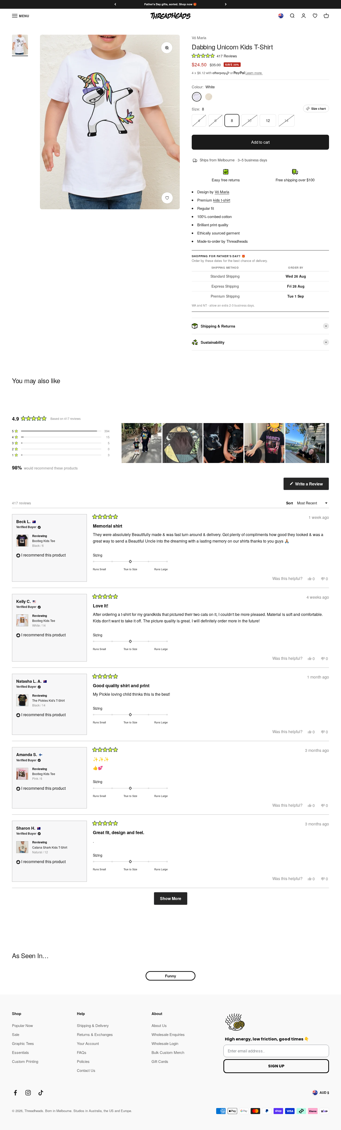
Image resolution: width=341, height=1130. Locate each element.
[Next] (226, 4)
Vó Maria (199, 37)
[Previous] (115, 4)
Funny (170, 976)
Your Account (88, 1043)
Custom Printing (25, 1061)
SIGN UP (276, 1066)
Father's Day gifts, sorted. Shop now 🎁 (170, 4)
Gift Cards (160, 1061)
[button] (260, 55)
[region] (225, 443)
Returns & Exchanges (95, 1034)
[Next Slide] (325, 443)
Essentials (20, 1052)
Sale (15, 1034)
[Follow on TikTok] (40, 1092)
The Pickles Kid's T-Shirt (48, 702)
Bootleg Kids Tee (43, 543)
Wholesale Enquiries (168, 1034)
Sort (290, 502)
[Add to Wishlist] (167, 198)
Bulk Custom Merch (168, 1052)
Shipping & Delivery (93, 1025)
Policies (83, 1061)
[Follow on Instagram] (28, 1092)
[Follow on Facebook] (15, 1092)
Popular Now (22, 1025)
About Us (159, 1025)
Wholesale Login (165, 1043)
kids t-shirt (221, 200)
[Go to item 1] (20, 45)
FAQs (81, 1052)
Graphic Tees (23, 1043)
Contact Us (86, 1070)
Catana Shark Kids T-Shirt (49, 849)
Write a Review (311, 485)
